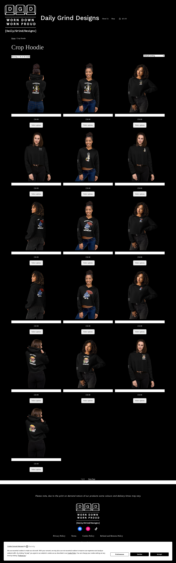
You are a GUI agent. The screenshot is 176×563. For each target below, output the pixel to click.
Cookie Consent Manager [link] (15, 546)
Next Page (91, 479)
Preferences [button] (22, 556)
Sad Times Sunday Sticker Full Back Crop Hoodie (36, 459)
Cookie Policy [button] (72, 553)
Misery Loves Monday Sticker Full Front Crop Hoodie (88, 322)
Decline (139, 554)
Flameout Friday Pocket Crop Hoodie (140, 115)
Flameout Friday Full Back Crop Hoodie (36, 115)
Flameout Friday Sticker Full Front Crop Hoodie (88, 184)
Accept (159, 554)
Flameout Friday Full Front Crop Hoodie (88, 115)
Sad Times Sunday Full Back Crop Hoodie (36, 391)
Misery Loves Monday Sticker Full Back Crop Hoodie (36, 322)
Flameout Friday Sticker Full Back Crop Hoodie (36, 184)
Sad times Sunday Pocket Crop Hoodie (140, 391)
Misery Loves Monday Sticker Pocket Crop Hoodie (139, 322)
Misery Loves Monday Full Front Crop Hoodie (88, 253)
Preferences (119, 554)
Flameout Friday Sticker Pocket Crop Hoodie (140, 184)
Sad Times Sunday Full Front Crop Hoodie (88, 391)
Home (13, 38)
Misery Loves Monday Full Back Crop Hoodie (36, 253)
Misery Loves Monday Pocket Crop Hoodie (139, 253)
